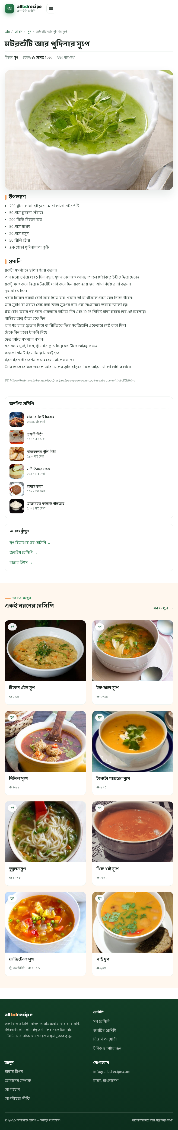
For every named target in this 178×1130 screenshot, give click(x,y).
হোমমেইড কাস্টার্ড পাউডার (45, 506)
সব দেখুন (160, 608)
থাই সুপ (102, 959)
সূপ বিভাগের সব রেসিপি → (30, 543)
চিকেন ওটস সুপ (22, 688)
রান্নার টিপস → (21, 562)
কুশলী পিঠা (36, 437)
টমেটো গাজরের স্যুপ (113, 778)
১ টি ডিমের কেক (38, 471)
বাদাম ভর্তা (36, 489)
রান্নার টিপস (14, 1072)
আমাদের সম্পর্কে (18, 1081)
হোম (7, 31)
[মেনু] (51, 8)
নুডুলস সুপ (17, 869)
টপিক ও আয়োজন (107, 1048)
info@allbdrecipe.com (111, 1072)
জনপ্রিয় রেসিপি (104, 1030)
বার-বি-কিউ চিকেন (40, 419)
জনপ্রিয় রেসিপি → (24, 552)
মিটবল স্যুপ (18, 778)
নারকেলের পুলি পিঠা (41, 454)
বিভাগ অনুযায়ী (105, 1039)
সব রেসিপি (101, 1021)
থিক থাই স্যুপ (107, 869)
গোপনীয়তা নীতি (17, 1098)
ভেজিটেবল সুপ (21, 959)
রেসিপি (18, 31)
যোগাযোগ (12, 1089)
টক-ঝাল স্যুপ (107, 688)
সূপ (29, 31)
